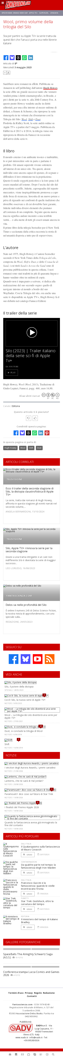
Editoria (16, 406)
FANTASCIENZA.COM (19, 595)
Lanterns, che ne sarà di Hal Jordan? (24, 780)
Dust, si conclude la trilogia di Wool (23, 731)
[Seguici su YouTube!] (37, 659)
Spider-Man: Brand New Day (15, 13)
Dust (37, 119)
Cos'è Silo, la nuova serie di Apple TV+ (25, 699)
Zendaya (54, 13)
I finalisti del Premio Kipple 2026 (22, 807)
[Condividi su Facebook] (6, 57)
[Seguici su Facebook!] (13, 659)
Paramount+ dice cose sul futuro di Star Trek (29, 794)
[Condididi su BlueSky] (12, 57)
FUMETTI (25, 898)
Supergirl (44, 13)
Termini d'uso (16, 992)
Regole (38, 992)
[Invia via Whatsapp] (24, 57)
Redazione (49, 992)
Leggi (29, 854)
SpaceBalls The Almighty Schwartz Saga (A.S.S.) (28, 955)
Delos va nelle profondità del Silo (26, 605)
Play (13, 372)
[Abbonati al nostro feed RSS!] (49, 659)
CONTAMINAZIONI (29, 862)
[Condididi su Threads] (18, 57)
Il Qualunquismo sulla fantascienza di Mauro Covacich (40, 848)
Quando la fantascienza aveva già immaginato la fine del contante (31, 824)
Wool (24, 119)
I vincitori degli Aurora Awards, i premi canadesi (30, 767)
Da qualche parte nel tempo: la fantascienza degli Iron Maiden (38, 866)
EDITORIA (25, 916)
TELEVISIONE (14, 479)
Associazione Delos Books (29, 1013)
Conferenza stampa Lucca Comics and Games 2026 (31, 973)
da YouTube (12, 366)
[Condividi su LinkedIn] (30, 57)
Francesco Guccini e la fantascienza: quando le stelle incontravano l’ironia (38, 885)
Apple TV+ (33, 13)
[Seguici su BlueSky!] (25, 659)
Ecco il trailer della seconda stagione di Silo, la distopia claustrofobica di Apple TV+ (30, 491)
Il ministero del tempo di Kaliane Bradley (39, 921)
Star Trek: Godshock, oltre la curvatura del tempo (37, 902)
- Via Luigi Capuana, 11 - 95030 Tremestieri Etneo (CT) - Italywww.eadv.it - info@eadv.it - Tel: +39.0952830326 (35, 1033)
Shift (30, 119)
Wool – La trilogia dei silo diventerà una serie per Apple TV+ (31, 716)
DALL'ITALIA (26, 844)
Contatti (32, 996)
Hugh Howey (50, 87)
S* (16, 63)
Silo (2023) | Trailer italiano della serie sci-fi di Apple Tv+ (31, 355)
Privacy (29, 992)
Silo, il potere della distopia (19, 686)
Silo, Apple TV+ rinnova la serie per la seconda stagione (29, 549)
